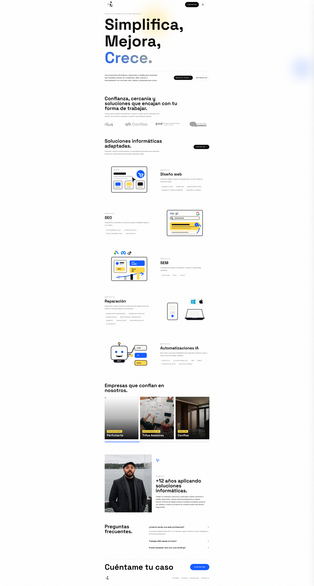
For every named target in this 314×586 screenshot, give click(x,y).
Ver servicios (201, 77)
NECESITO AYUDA (182, 77)
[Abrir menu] (202, 4)
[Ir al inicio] (110, 4)
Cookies (184, 578)
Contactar (192, 4)
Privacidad (194, 578)
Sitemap (175, 578)
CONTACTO (205, 578)
